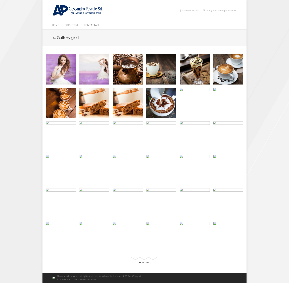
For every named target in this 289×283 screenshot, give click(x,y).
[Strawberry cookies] (161, 170)
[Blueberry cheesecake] (128, 170)
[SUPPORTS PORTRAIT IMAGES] (195, 69)
